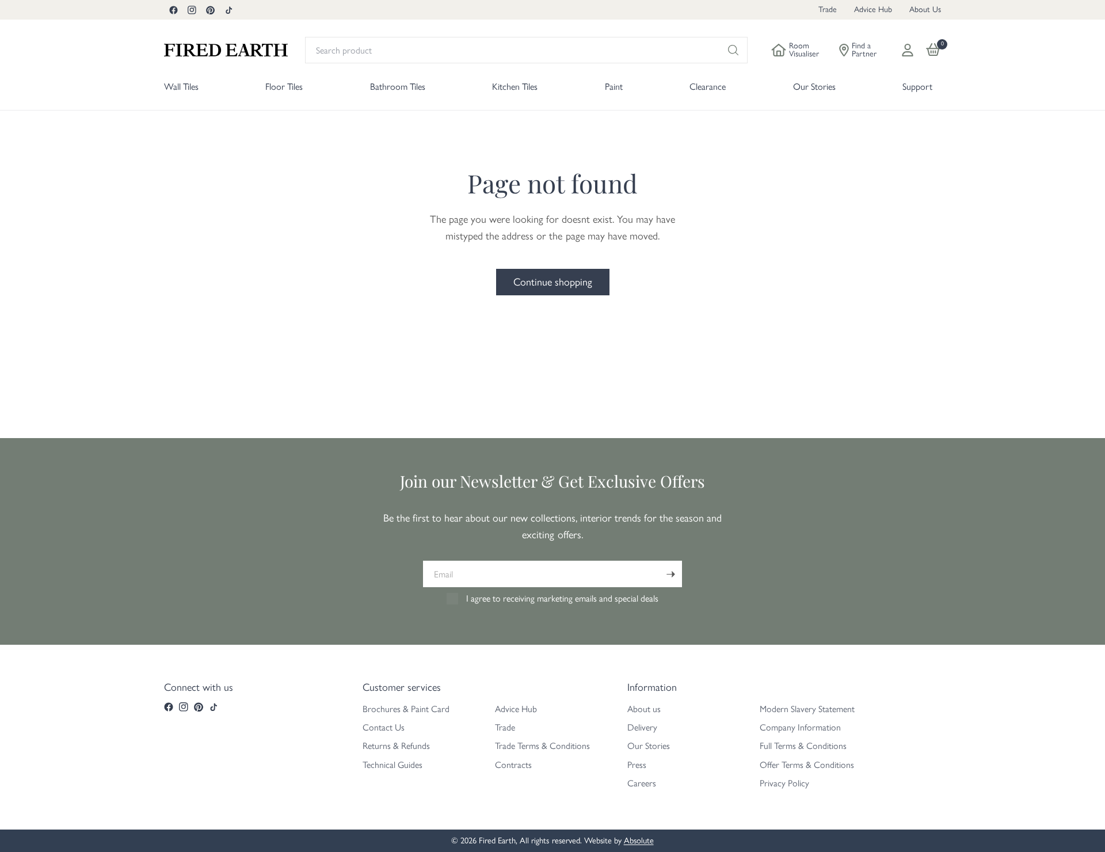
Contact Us (384, 727)
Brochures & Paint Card (406, 708)
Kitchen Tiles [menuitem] (515, 86)
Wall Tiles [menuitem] (181, 86)
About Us (925, 9)
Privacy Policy (784, 783)
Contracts (513, 764)
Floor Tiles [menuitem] (284, 86)
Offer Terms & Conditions (807, 764)
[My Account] (908, 50)
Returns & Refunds (396, 745)
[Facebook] (173, 10)
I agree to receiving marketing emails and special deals (562, 598)
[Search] (733, 50)
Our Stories (648, 745)
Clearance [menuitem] (707, 86)
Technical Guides (392, 764)
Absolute (639, 840)
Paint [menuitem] (614, 86)
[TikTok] (228, 10)
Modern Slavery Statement (807, 708)
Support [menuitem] (917, 86)
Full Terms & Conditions (803, 745)
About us (644, 708)
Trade (827, 9)
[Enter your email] (670, 574)
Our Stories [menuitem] (814, 86)
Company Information (800, 727)
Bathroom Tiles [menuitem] (397, 86)
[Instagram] (191, 10)
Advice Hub (873, 9)
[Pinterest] (210, 10)
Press (636, 764)
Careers (641, 783)
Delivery (642, 727)
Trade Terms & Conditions (542, 745)
